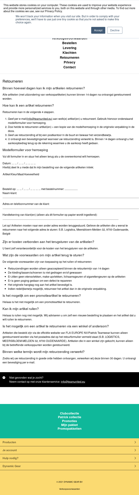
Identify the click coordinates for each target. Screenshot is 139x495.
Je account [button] (10, 450)
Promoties (69, 421)
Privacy (69, 62)
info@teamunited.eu (73, 382)
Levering (69, 48)
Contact (69, 67)
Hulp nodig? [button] (10, 458)
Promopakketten (70, 429)
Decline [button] (115, 30)
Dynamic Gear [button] (12, 466)
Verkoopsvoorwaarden (69, 38)
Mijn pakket (69, 425)
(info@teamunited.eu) (39, 119)
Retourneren (69, 57)
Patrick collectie (69, 417)
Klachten (69, 52)
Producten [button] (9, 442)
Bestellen (69, 43)
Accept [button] (98, 30)
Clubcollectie (69, 413)
